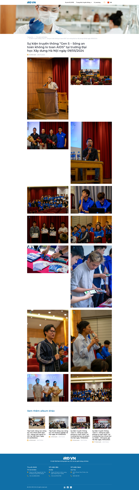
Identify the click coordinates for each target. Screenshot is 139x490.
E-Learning (97, 2)
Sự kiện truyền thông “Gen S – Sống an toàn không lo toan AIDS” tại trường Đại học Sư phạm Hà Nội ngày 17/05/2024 (80, 434)
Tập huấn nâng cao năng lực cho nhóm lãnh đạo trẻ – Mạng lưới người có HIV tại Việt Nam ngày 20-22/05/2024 (36, 434)
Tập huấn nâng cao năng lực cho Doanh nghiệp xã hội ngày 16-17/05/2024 (58, 432)
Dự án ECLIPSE (69, 2)
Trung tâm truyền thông (83, 2)
